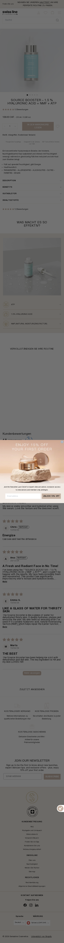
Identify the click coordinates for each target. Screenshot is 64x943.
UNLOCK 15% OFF (51, 496)
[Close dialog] (62, 442)
